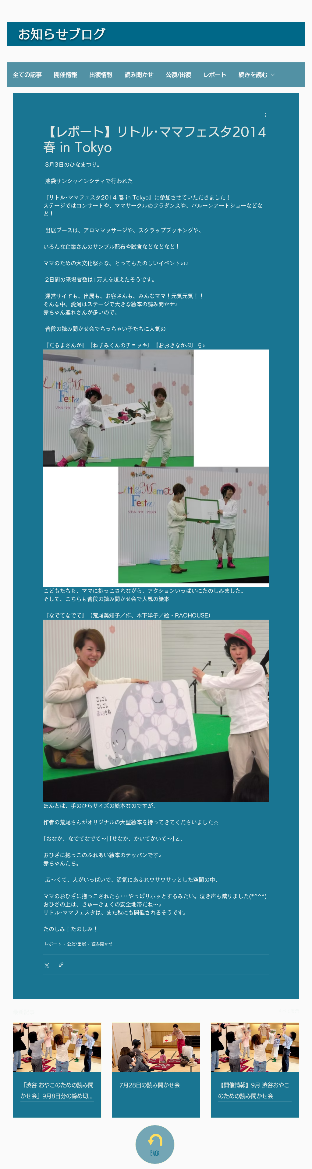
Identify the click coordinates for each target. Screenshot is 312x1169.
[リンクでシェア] (61, 965)
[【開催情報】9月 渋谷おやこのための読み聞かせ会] (255, 1047)
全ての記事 (27, 75)
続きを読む (253, 75)
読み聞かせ (139, 75)
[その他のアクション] (265, 115)
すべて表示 (288, 1011)
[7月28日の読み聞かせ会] (156, 1047)
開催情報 (65, 75)
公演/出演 (178, 75)
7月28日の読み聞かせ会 (149, 1085)
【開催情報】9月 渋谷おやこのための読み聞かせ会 (253, 1090)
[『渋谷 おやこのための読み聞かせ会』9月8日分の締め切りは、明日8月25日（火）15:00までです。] (57, 1047)
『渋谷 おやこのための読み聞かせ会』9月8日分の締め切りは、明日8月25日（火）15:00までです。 (57, 1091)
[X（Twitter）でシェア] (46, 965)
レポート (214, 75)
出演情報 (100, 75)
